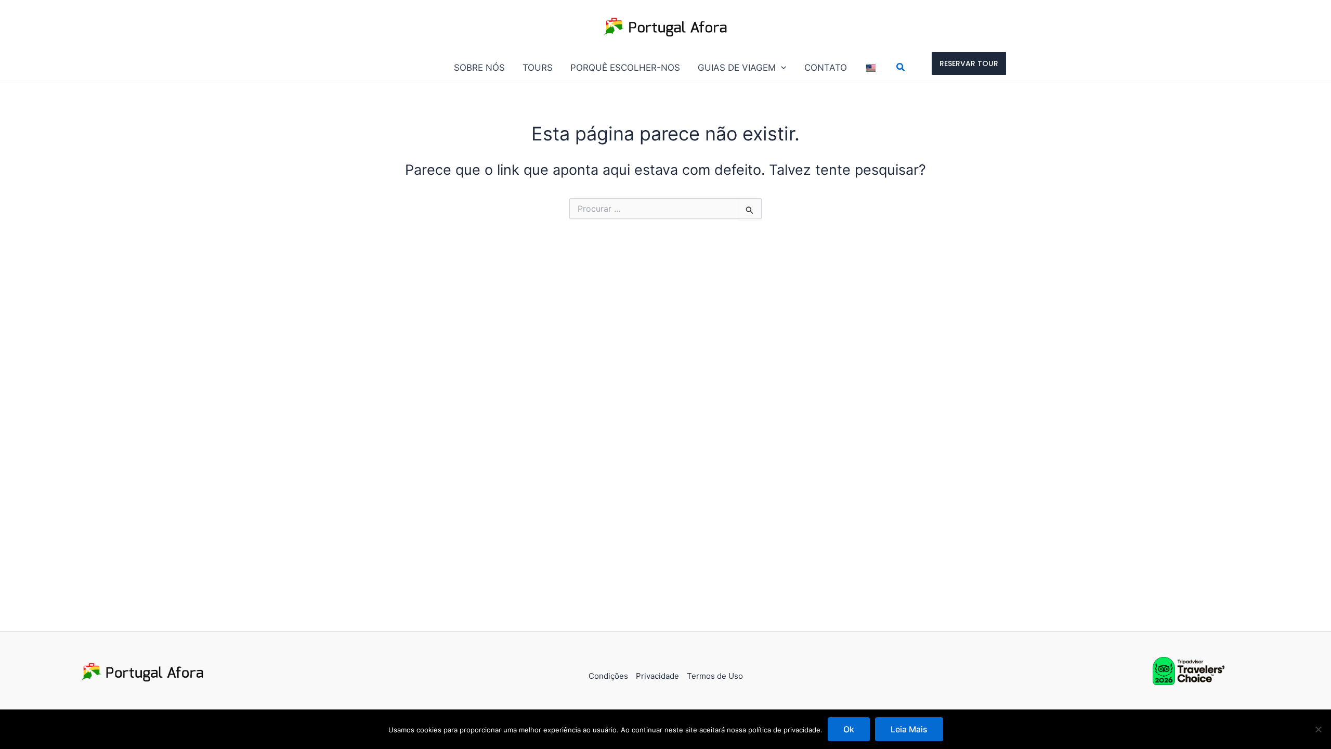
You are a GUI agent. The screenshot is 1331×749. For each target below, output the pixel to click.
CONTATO (825, 67)
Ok (848, 729)
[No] (1318, 729)
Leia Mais (909, 729)
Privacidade (657, 676)
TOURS (538, 67)
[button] (781, 68)
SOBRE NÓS (479, 67)
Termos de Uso (715, 676)
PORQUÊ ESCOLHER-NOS (625, 67)
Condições (608, 676)
